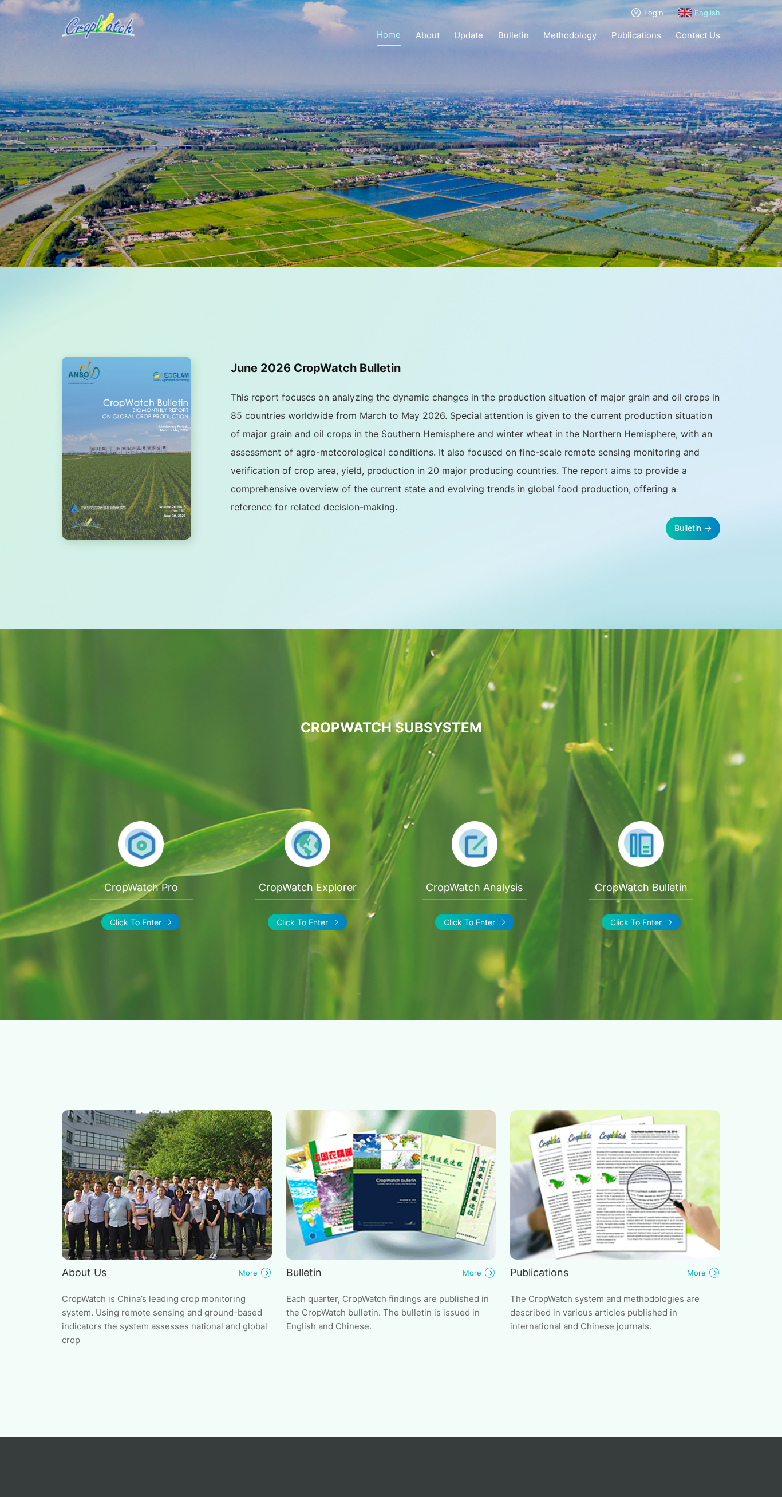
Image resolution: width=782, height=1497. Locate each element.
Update (468, 35)
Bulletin (513, 35)
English (707, 12)
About (428, 35)
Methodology (570, 35)
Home (389, 34)
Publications (636, 35)
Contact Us (698, 35)
